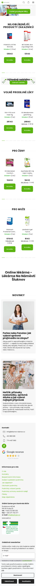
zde (2, 570)
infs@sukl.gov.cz (14, 515)
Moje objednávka (8, 497)
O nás (4, 471)
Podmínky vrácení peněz (11, 488)
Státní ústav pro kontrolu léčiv (15, 503)
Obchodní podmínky (9, 485)
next (35, 38)
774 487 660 (11, 440)
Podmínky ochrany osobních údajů (15, 491)
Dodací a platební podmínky (12, 480)
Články (4, 494)
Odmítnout (9, 581)
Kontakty (5, 474)
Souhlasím (26, 581)
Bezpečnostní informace (11, 477)
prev (2, 38)
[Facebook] (4, 446)
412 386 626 (11, 436)
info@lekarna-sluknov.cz (16, 432)
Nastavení (18, 575)
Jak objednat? (7, 483)
